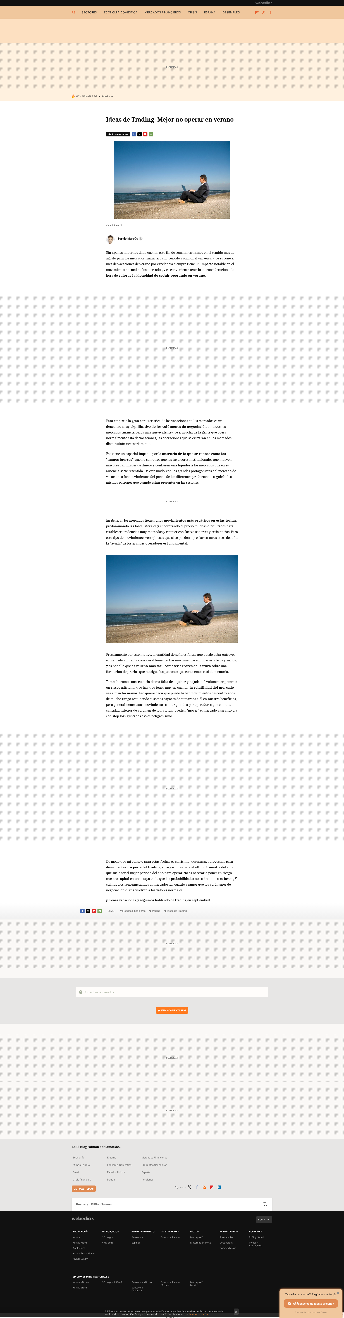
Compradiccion (228, 1248)
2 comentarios (120, 134)
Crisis (192, 12)
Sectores (89, 12)
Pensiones (107, 96)
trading (156, 910)
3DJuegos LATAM (112, 1282)
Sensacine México (142, 1282)
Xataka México (81, 1282)
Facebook (270, 12)
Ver (173, 1010)
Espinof (136, 1242)
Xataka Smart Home (84, 1253)
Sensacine (137, 1237)
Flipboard (257, 12)
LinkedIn (219, 1186)
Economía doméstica (120, 12)
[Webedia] (263, 3)
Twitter (263, 12)
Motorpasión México (197, 1283)
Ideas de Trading (177, 910)
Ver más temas (84, 1188)
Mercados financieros (163, 12)
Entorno (111, 1157)
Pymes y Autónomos (255, 1244)
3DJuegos (107, 1237)
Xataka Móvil (80, 1242)
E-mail (151, 134)
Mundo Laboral (81, 1164)
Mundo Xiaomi (81, 1258)
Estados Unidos (116, 1172)
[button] (129, 238)
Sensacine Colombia (137, 1289)
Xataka (76, 1237)
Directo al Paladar (170, 1237)
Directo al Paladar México (170, 1283)
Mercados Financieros (132, 910)
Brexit (76, 1172)
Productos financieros (154, 1164)
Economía (78, 1157)
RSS (204, 1186)
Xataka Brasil (80, 1287)
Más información (198, 1314)
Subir (261, 1219)
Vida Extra (107, 1242)
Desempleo (231, 12)
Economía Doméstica (119, 1164)
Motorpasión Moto (200, 1242)
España (209, 12)
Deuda (111, 1179)
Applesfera (79, 1248)
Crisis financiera (82, 1179)
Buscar (265, 1204)
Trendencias (226, 1237)
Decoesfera (226, 1242)
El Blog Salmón (257, 1237)
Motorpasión (197, 1237)
